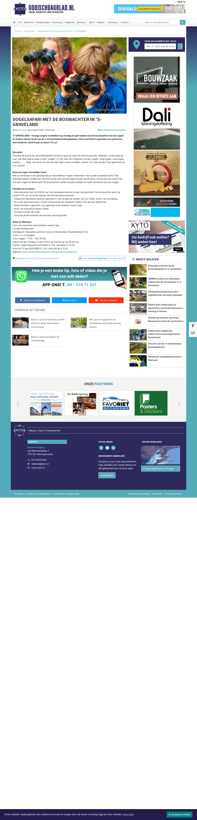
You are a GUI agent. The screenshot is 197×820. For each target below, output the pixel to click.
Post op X (71, 300)
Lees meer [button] (128, 814)
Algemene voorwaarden (139, 494)
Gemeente (57, 22)
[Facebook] (101, 448)
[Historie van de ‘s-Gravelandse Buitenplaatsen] (138, 348)
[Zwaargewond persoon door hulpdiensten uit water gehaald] (138, 296)
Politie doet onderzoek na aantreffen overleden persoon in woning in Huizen (165, 308)
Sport (91, 22)
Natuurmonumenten (115, 130)
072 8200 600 (38, 460)
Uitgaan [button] (100, 22)
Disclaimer (157, 494)
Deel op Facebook (35, 300)
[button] (14, 404)
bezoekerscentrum (49, 258)
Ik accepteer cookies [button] (180, 814)
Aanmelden (107, 475)
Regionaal (69, 22)
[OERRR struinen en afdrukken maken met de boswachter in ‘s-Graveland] (138, 283)
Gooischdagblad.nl (51, 7)
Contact (125, 22)
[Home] (14, 22)
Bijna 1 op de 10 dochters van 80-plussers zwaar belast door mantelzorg (48, 323)
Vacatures (113, 22)
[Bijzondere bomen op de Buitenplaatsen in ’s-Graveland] (138, 270)
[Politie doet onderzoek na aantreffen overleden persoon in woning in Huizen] (138, 309)
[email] (193, 333)
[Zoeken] (182, 22)
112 (19, 22)
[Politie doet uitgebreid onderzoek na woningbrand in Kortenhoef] (138, 335)
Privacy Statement (173, 494)
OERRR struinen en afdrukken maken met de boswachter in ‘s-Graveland (165, 282)
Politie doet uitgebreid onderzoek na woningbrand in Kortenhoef (164, 334)
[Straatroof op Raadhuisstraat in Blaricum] (138, 361)
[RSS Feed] (114, 448)
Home (17, 31)
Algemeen (29, 22)
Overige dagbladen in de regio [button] (158, 468)
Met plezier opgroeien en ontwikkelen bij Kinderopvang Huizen (105, 323)
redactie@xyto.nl (40, 463)
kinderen (20, 258)
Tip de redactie (108, 300)
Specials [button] (81, 22)
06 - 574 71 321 (81, 284)
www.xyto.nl (37, 467)
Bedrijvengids (43, 22)
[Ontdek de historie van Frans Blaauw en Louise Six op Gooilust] (138, 322)
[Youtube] (108, 448)
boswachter (32, 258)
